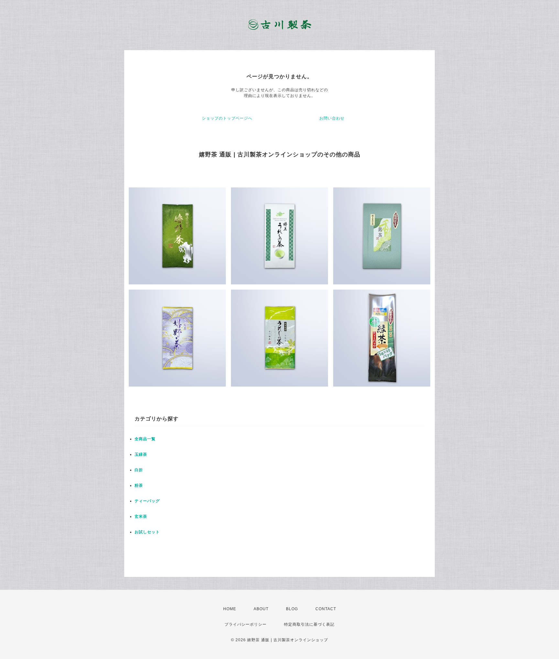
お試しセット (147, 532)
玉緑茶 (141, 454)
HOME (229, 609)
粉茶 (139, 485)
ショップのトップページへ (227, 118)
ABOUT (261, 609)
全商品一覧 (145, 439)
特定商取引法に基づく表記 (309, 624)
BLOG (292, 609)
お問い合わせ (332, 118)
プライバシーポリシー (246, 624)
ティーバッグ (147, 501)
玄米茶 (141, 516)
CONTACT (325, 609)
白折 (139, 470)
